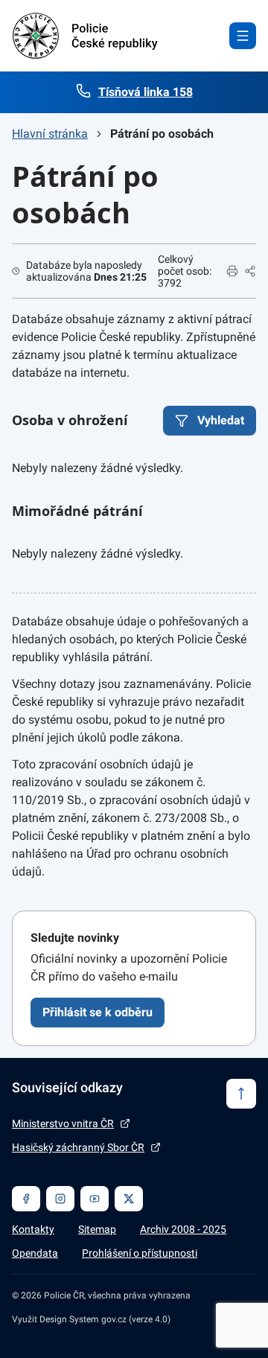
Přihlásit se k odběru (97, 1012)
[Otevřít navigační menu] (242, 35)
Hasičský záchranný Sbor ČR (78, 1147)
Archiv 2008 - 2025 (183, 1229)
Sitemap (97, 1229)
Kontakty (33, 1229)
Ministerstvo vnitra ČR (63, 1123)
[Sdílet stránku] (250, 271)
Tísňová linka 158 (145, 92)
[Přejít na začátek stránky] (241, 1094)
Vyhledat (220, 420)
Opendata (35, 1253)
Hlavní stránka (50, 134)
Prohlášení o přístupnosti (139, 1253)
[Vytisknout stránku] (232, 271)
